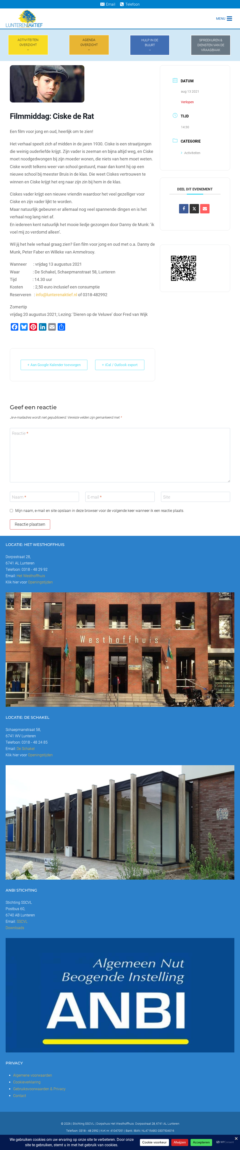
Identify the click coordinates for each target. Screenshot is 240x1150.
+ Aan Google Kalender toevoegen (54, 365)
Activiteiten (192, 153)
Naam (19, 497)
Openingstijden (40, 582)
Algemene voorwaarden (32, 1075)
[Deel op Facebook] (183, 208)
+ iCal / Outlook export (120, 365)
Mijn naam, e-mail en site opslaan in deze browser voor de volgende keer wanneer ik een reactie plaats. (99, 510)
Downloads (15, 928)
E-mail (94, 497)
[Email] (205, 208)
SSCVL (22, 921)
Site (166, 497)
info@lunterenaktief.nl (56, 294)
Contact (19, 1095)
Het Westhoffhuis (31, 576)
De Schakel (26, 748)
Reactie (20, 433)
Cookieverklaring (27, 1082)
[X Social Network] (194, 208)
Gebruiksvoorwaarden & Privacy (39, 1089)
